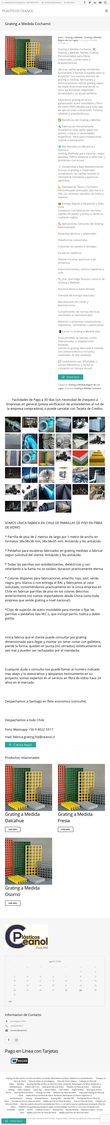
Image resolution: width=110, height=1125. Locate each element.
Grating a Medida (73, 37)
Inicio (60, 37)
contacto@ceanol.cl (53, 2)
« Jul (9, 1001)
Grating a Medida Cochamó (87, 388)
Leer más (12, 829)
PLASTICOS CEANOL (18, 10)
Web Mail (70, 2)
